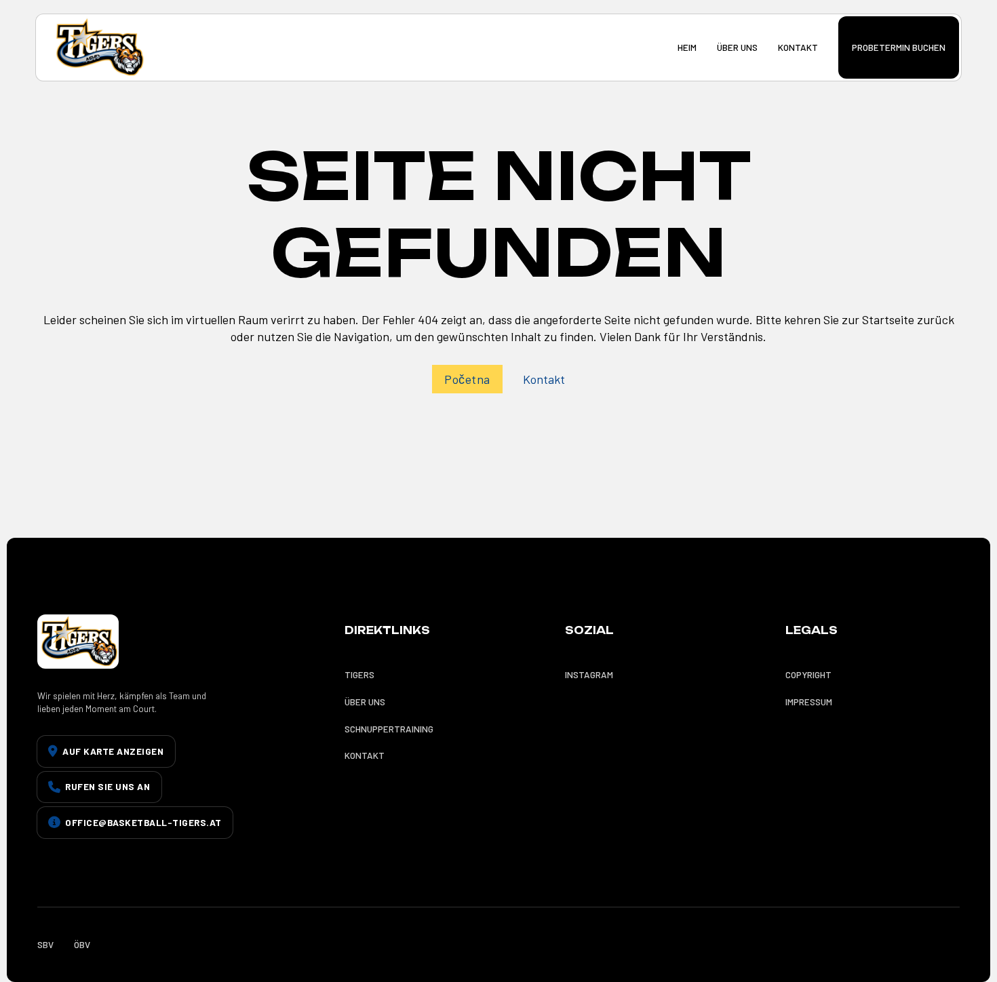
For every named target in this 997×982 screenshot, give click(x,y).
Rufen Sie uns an (107, 786)
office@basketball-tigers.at (143, 822)
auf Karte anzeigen (112, 751)
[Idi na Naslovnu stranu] (99, 47)
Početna (467, 379)
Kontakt (544, 379)
